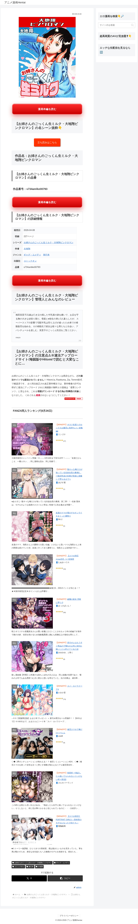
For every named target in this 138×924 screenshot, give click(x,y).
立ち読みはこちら (47, 142)
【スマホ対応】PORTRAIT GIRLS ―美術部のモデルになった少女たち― (69, 819)
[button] (65, 878)
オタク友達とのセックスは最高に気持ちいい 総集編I (69, 428)
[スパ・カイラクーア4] (32, 699)
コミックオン (30, 261)
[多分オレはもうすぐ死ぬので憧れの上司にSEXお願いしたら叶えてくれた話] (32, 656)
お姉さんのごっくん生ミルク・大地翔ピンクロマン (48, 242)
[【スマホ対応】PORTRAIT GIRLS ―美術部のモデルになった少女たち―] (32, 830)
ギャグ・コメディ (32, 255)
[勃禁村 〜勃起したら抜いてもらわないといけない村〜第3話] (32, 786)
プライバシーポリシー (69, 916)
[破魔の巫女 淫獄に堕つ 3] (32, 613)
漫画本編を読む (47, 109)
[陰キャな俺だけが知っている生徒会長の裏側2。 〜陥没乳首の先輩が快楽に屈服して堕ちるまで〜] (32, 483)
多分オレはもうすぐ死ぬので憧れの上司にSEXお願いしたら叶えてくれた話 (69, 646)
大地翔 (27, 249)
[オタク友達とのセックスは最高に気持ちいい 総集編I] (32, 439)
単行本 (46, 255)
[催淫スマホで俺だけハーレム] (32, 743)
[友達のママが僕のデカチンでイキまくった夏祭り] (32, 526)
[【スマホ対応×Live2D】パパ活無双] (32, 569)
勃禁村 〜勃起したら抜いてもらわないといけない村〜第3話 (69, 776)
